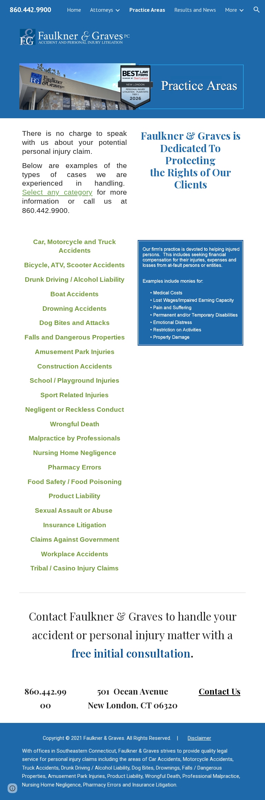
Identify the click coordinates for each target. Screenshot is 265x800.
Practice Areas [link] (147, 9)
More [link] (231, 9)
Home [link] (74, 9)
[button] (256, 9)
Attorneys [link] (101, 9)
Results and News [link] (195, 9)
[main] (74, 172)
